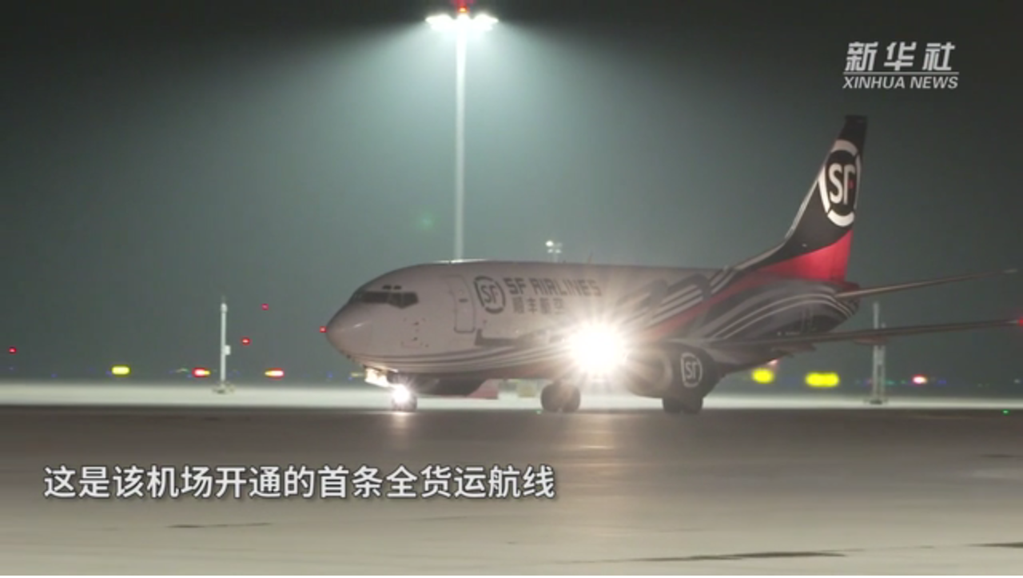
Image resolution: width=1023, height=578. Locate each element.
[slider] (966, 560)
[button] (13, 562)
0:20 (41, 561)
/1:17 (62, 561)
